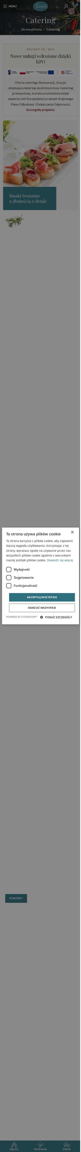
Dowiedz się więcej (60, 560)
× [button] (72, 532)
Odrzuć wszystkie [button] (42, 608)
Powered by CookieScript (21, 617)
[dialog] (40, 575)
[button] (56, 617)
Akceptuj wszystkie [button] (42, 597)
